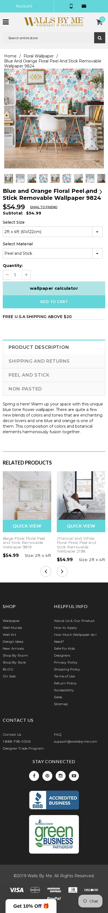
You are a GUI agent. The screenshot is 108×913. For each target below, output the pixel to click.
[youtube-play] (74, 776)
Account (24, 6)
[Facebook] (34, 776)
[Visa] (17, 890)
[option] (54, 118)
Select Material (18, 243)
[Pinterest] (47, 776)
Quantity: (13, 265)
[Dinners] (73, 890)
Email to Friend (43, 207)
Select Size (14, 222)
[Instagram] (61, 776)
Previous (86, 192)
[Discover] (91, 890)
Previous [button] (48, 183)
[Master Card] (36, 890)
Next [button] (59, 183)
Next (100, 192)
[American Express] (55, 890)
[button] (31, 906)
